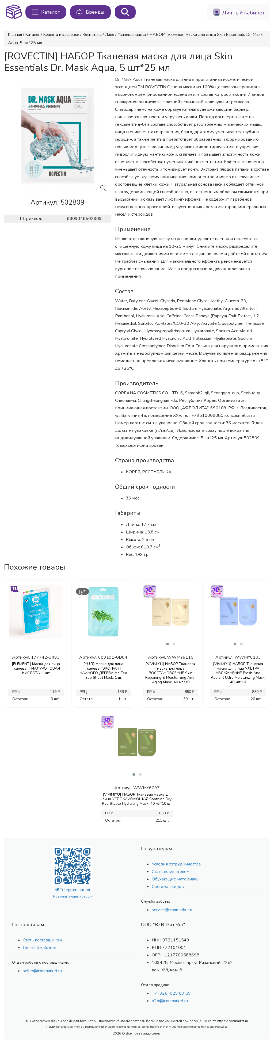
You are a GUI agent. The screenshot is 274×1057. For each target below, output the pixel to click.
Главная (15, 34)
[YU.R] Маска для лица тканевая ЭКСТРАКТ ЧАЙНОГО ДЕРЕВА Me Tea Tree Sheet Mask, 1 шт (103, 671)
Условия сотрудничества (176, 864)
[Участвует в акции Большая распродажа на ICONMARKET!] (149, 591)
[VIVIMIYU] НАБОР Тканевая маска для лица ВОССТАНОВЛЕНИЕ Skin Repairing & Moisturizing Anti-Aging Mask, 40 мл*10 (170, 673)
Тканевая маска (132, 34)
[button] (167, 644)
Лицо (109, 34)
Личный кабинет (40, 948)
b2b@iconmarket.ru (170, 1001)
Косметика (92, 34)
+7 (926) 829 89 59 (171, 993)
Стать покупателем (170, 872)
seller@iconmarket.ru (42, 971)
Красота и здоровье (61, 34)
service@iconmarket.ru (172, 910)
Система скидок (168, 887)
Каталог (32, 34)
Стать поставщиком (42, 940)
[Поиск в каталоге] (125, 12)
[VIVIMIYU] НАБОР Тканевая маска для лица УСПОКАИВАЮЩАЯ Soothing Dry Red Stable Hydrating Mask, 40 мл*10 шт (137, 799)
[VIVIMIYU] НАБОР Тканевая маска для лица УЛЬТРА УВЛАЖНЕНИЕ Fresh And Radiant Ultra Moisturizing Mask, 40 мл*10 (238, 673)
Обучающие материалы (175, 879)
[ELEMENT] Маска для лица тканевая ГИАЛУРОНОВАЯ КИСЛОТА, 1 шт (36, 668)
